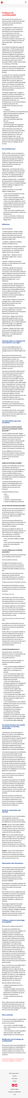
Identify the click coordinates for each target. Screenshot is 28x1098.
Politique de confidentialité (14, 1092)
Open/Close (25, 2)
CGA (15, 1094)
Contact (14, 1081)
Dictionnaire (14, 1078)
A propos (15, 1076)
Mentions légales (14, 1089)
